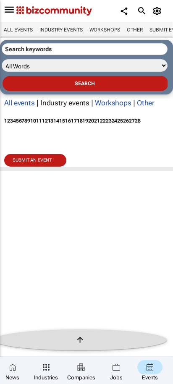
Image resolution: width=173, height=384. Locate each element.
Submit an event (32, 160)
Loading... (16, 184)
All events (18, 30)
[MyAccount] (158, 11)
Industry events (61, 30)
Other (135, 30)
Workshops (104, 30)
